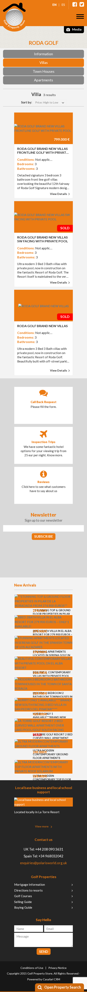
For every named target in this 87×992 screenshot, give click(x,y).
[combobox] (49, 102)
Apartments (43, 80)
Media (76, 29)
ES (63, 4)
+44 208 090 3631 (49, 849)
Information (43, 54)
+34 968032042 (50, 856)
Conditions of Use (31, 967)
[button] (80, 16)
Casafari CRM (51, 979)
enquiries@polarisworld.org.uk (43, 863)
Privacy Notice (57, 967)
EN (54, 4)
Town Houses (43, 71)
